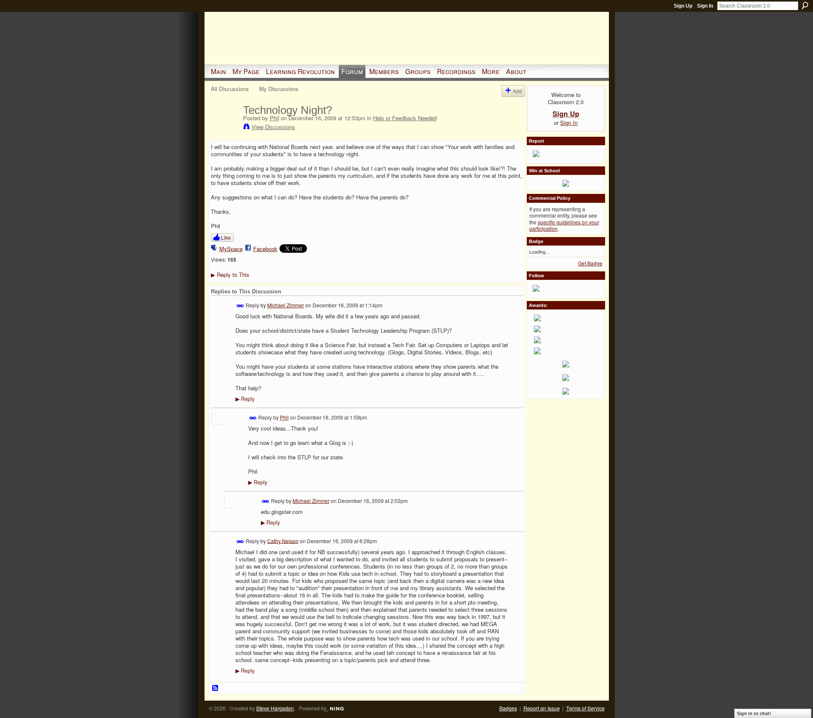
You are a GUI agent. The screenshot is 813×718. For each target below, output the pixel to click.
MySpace (231, 249)
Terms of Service (585, 708)
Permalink (240, 306)
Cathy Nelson (283, 540)
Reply (244, 399)
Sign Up (683, 6)
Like (226, 237)
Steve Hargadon (275, 708)
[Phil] (224, 127)
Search (805, 5)
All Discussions (230, 89)
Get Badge (590, 263)
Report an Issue (541, 708)
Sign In (705, 6)
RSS (215, 688)
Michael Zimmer (285, 305)
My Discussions (279, 89)
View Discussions (273, 127)
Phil (274, 118)
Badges (508, 708)
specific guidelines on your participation (564, 225)
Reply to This (230, 275)
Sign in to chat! (754, 713)
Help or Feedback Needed (405, 118)
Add (517, 90)
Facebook (265, 249)
